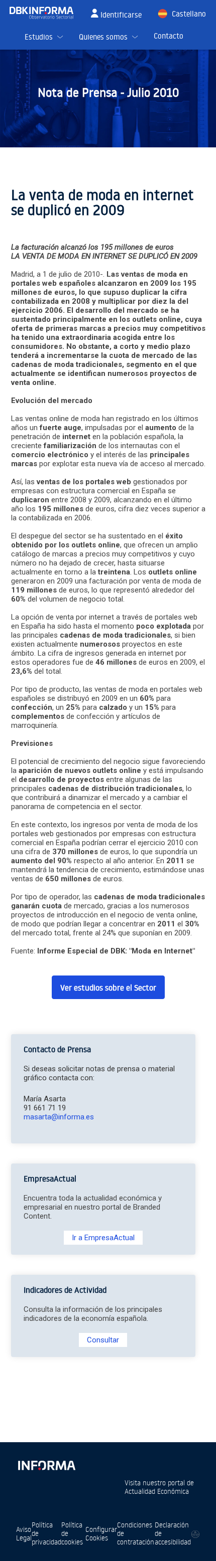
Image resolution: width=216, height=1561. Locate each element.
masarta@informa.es (59, 1116)
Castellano (189, 14)
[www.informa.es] (46, 1463)
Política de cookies (72, 1533)
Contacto (168, 36)
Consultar (103, 1339)
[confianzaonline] (195, 1533)
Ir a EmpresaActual (103, 1237)
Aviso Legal (24, 1533)
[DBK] (45, 13)
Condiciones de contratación (135, 1533)
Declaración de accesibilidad (173, 1533)
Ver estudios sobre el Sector (108, 988)
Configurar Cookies (101, 1533)
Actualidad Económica (157, 1491)
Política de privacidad (46, 1533)
